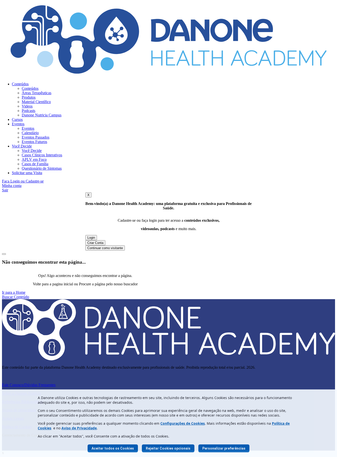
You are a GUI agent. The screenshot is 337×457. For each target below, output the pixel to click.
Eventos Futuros (34, 142)
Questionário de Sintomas (42, 168)
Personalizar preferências (223, 448)
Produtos (29, 97)
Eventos (18, 124)
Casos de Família (35, 164)
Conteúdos (20, 84)
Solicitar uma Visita (27, 173)
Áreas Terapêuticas (36, 93)
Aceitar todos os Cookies (113, 448)
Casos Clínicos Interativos (42, 155)
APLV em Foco (34, 159)
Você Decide (22, 146)
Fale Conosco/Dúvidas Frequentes (29, 385)
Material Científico (36, 102)
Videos (27, 106)
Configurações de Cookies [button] (182, 423)
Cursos (17, 119)
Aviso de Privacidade (79, 428)
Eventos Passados (35, 137)
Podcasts (28, 111)
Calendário (30, 133)
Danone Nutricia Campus (41, 115)
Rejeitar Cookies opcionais (168, 448)
